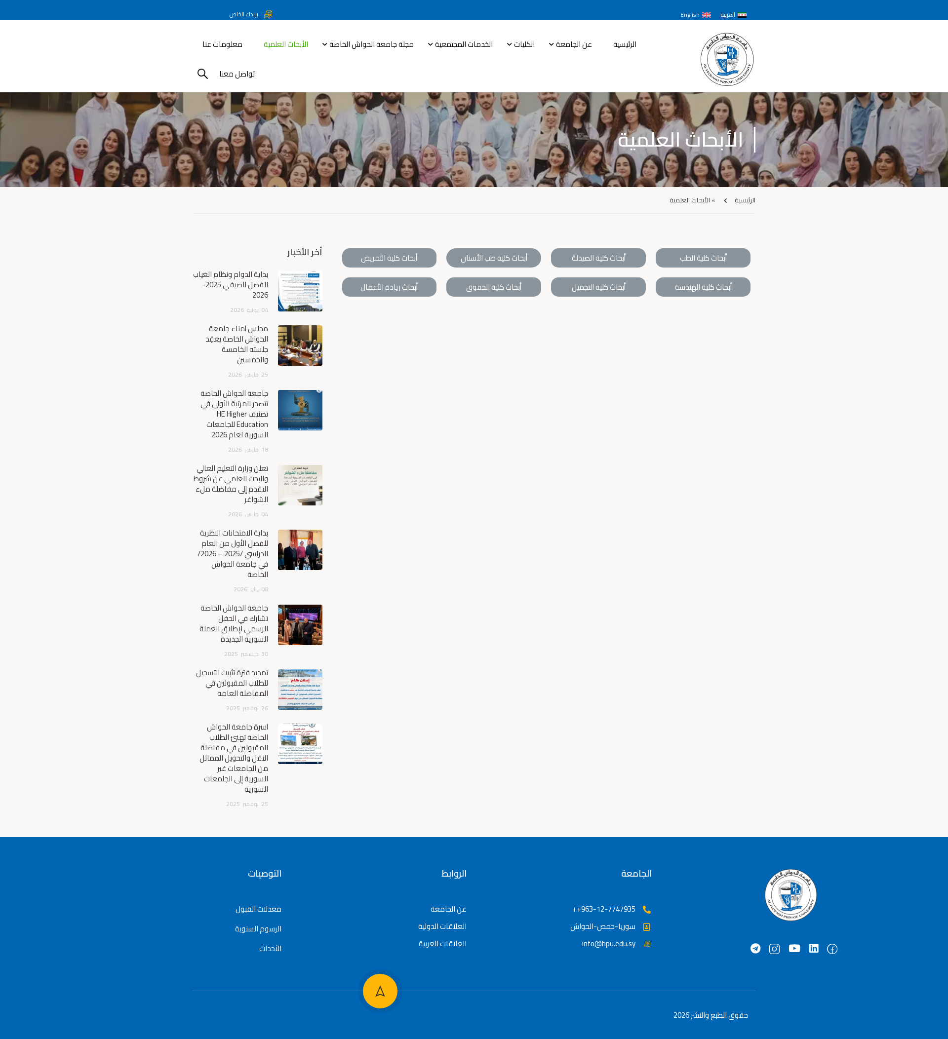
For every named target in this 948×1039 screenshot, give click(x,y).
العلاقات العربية (443, 943)
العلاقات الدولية (442, 926)
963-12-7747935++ (603, 909)
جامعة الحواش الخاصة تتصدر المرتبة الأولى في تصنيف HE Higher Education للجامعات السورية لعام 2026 (234, 414)
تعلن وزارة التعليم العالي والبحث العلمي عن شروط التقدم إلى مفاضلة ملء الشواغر (231, 483)
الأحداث (270, 948)
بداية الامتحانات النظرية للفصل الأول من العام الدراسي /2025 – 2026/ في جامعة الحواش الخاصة (233, 553)
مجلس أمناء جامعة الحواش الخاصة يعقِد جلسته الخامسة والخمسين (236, 344)
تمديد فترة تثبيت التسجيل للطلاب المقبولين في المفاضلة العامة (232, 682)
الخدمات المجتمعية (464, 44)
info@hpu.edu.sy (608, 943)
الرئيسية (624, 44)
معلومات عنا (222, 44)
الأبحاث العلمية (286, 44)
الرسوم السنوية (258, 929)
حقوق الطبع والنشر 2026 (710, 1015)
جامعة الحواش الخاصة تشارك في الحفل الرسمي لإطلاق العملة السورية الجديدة (233, 623)
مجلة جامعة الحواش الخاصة (371, 44)
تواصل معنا (237, 74)
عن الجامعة (574, 44)
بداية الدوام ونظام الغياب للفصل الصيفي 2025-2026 (230, 284)
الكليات (524, 44)
